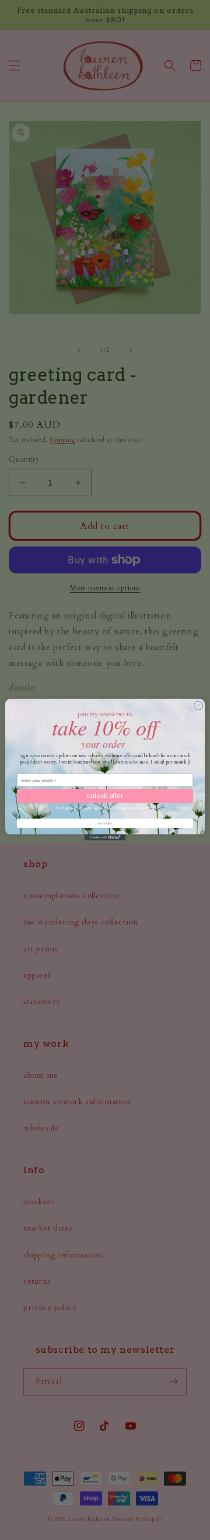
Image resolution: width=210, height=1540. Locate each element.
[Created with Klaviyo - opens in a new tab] (105, 837)
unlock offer (104, 796)
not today (105, 823)
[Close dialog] (198, 706)
